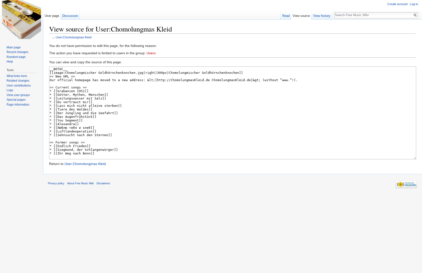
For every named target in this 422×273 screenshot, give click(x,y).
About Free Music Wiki (80, 183)
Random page (16, 57)
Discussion (70, 16)
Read (286, 16)
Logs (10, 90)
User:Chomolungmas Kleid (74, 37)
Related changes (18, 80)
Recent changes (17, 52)
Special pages (16, 99)
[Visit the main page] (21, 19)
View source (301, 16)
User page (52, 16)
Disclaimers (103, 183)
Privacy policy (56, 183)
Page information (18, 104)
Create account (397, 4)
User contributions (19, 85)
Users (151, 53)
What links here (17, 76)
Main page (14, 47)
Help (10, 61)
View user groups (18, 95)
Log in (414, 4)
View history (321, 16)
